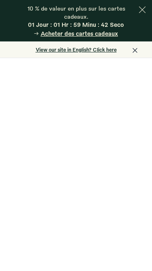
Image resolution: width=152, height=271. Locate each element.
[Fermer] (142, 9)
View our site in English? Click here (76, 49)
